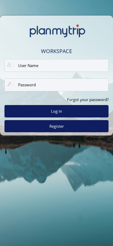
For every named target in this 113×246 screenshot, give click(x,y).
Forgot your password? (88, 99)
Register (56, 126)
